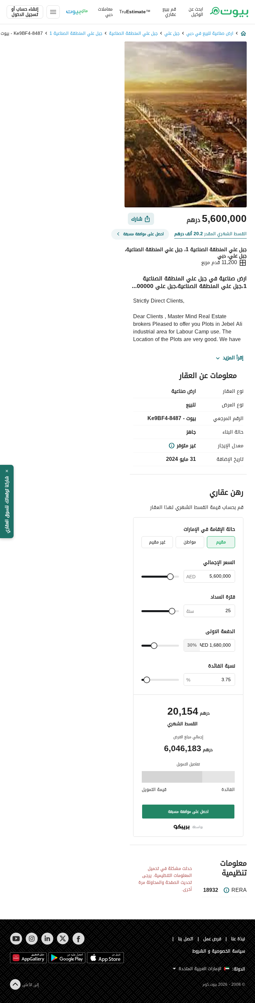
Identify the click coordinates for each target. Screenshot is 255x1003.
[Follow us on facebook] (78, 939)
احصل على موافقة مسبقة (188, 811)
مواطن (190, 541)
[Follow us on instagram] (32, 939)
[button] (7, 501)
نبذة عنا (238, 938)
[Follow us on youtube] (16, 939)
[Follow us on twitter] (63, 939)
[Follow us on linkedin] (47, 939)
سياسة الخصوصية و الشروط (218, 951)
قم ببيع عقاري (169, 12)
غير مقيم (157, 541)
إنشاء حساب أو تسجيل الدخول (25, 12)
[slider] (170, 576)
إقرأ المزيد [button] (233, 358)
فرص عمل (212, 938)
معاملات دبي (105, 12)
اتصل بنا (185, 938)
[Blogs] (77, 12)
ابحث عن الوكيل (196, 12)
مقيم (221, 541)
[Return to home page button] (229, 12)
